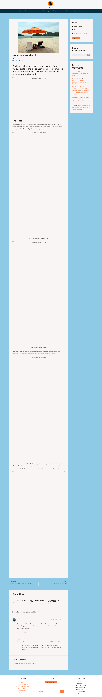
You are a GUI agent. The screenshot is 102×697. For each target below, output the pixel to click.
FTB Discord (79, 683)
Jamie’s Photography (80, 685)
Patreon (80, 681)
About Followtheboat (80, 692)
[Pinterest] (19, 60)
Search (39, 689)
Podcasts (22, 690)
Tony (19, 620)
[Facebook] (13, 60)
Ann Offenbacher (77, 78)
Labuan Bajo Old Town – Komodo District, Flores (80, 92)
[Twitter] (16, 60)
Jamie (74, 72)
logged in (22, 663)
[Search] (62, 691)
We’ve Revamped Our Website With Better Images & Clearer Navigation (81, 107)
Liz (23, 641)
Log (18, 58)
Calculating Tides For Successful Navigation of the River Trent (81, 73)
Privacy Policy (80, 689)
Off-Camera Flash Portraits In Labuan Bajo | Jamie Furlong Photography (80, 88)
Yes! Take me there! (51, 682)
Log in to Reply (21, 632)
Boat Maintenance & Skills (22, 686)
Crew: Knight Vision (19, 600)
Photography (22, 688)
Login (79, 694)
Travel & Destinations (22, 684)
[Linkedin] (22, 60)
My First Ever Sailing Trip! (37, 601)
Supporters (22, 693)
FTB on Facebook (80, 687)
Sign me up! (76, 38)
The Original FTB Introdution (53, 601)
